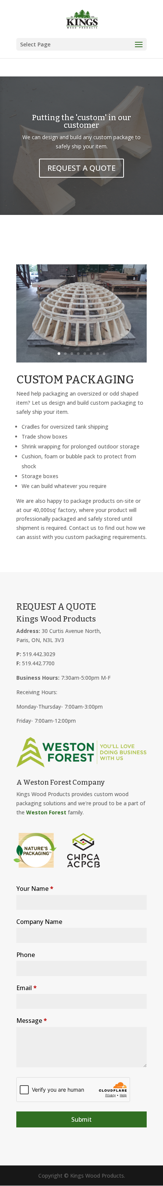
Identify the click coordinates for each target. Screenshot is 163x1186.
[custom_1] (81, 360)
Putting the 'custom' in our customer (81, 121)
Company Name (39, 921)
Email (26, 988)
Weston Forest (46, 812)
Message (31, 1020)
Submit (81, 1119)
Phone (25, 955)
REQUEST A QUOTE (81, 168)
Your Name (34, 888)
